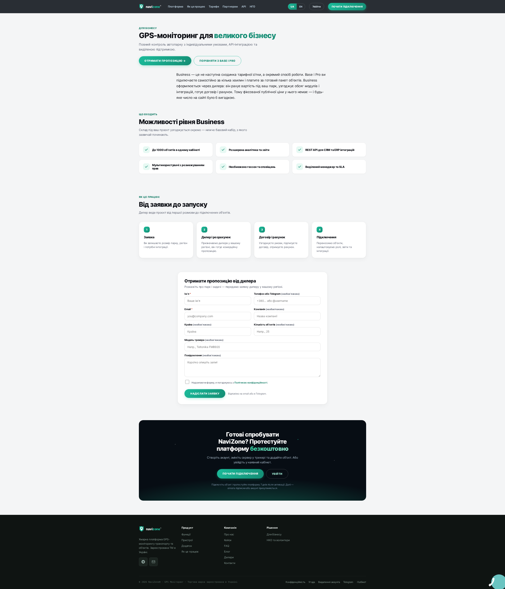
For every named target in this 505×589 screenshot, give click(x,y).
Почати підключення (347, 6)
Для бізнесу (274, 534)
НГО (252, 6)
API (243, 6)
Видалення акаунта (329, 582)
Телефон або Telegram (277, 293)
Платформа (175, 6)
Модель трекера (204, 339)
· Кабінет (361, 582)
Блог (227, 551)
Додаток (186, 545)
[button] (495, 578)
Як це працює (196, 6)
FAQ (226, 545)
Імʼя (187, 293)
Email (188, 309)
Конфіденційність (295, 582)
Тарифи (214, 6)
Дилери (229, 557)
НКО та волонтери (278, 540)
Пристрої (187, 540)
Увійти (316, 6)
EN (300, 6)
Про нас (229, 534)
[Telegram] (143, 561)
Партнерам (230, 6)
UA (292, 6)
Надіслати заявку (204, 393)
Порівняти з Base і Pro (217, 60)
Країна (197, 324)
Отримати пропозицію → (165, 60)
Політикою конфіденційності (250, 382)
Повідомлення (202, 355)
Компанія (269, 309)
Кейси (227, 540)
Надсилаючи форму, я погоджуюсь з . (230, 382)
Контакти (229, 563)
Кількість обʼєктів (274, 324)
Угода (312, 582)
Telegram (348, 582)
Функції (186, 534)
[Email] (153, 561)
